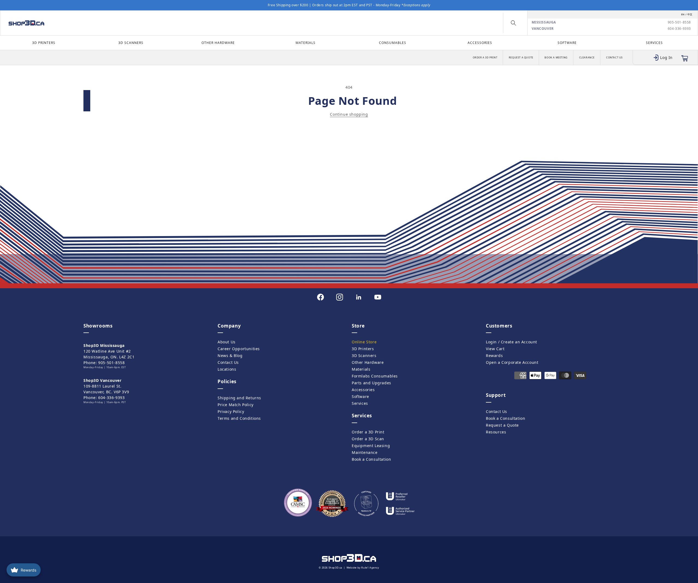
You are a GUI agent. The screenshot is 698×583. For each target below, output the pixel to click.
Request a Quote (521, 57)
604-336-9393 (679, 28)
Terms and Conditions (239, 418)
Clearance (587, 57)
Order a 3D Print (485, 57)
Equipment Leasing (371, 445)
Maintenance (365, 452)
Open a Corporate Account (512, 362)
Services (654, 42)
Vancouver (543, 28)
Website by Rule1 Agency (363, 567)
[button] (513, 23)
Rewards (494, 355)
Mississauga (544, 22)
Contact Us (614, 57)
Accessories (480, 42)
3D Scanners (130, 42)
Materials (305, 42)
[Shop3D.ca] (89, 23)
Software (567, 42)
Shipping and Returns (239, 397)
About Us (227, 341)
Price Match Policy (236, 404)
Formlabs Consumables (375, 376)
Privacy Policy (231, 411)
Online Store (364, 341)
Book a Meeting (555, 57)
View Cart (495, 348)
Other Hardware (218, 42)
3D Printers (43, 42)
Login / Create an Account (511, 341)
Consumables (392, 42)
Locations (227, 369)
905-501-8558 (679, 22)
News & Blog (230, 355)
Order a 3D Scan (368, 438)
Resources (496, 432)
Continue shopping (349, 114)
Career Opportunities (239, 348)
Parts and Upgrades (371, 382)
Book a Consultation (371, 459)
